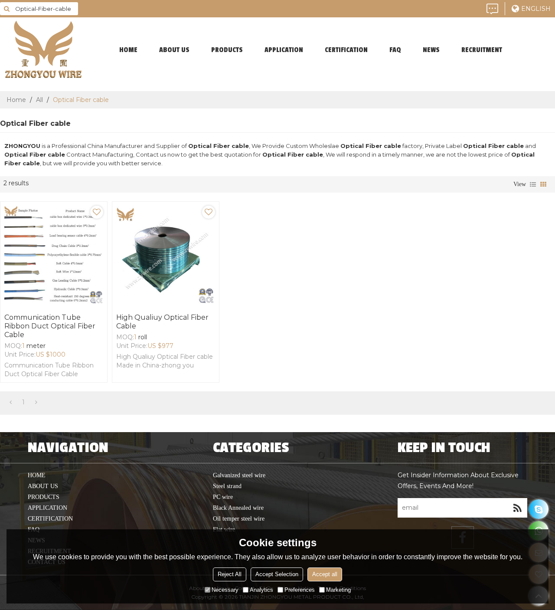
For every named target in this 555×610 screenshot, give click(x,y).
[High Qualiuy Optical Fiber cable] (165, 255)
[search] (6, 8)
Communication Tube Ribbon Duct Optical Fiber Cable (49, 326)
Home (16, 100)
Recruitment (481, 50)
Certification (346, 50)
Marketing (338, 590)
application (283, 50)
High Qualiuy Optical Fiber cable (162, 321)
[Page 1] (10, 402)
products (227, 50)
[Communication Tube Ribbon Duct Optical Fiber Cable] (53, 255)
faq (395, 50)
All (39, 100)
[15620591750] (538, 509)
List (533, 184)
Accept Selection (276, 574)
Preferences (299, 590)
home (128, 50)
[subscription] (517, 508)
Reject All (230, 574)
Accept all (324, 574)
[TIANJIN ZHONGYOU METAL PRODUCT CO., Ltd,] (43, 49)
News (431, 50)
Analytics (261, 590)
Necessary (225, 590)
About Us (174, 50)
